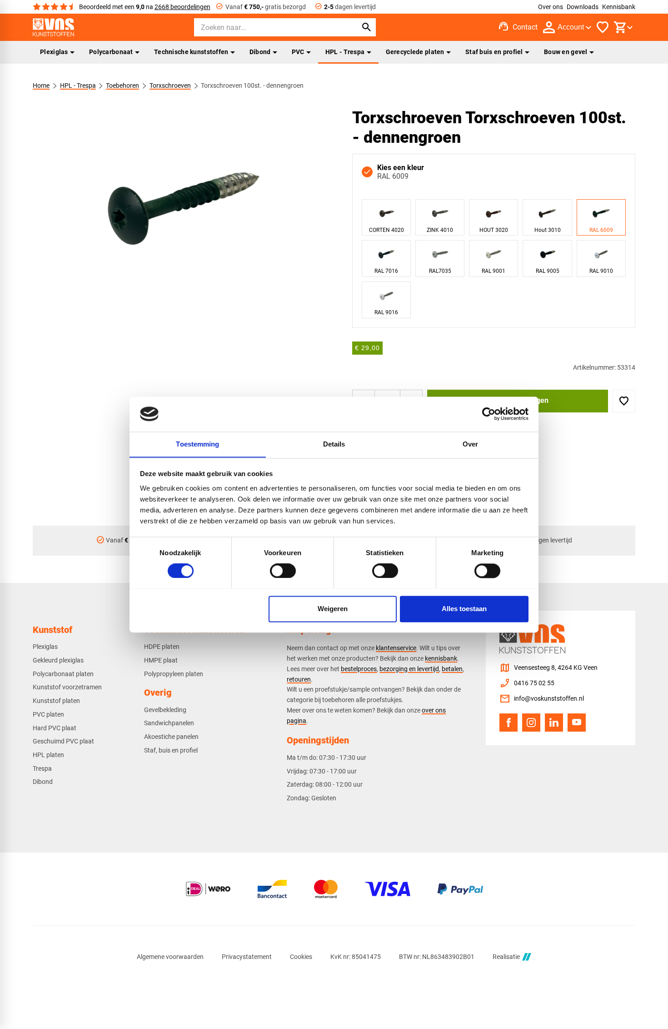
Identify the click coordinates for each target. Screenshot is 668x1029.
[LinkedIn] (554, 722)
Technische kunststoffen (191, 51)
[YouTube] (577, 722)
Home (41, 85)
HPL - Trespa (344, 51)
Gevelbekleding (165, 709)
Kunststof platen (56, 700)
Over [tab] (470, 444)
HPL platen (48, 754)
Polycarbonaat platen (63, 674)
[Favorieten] (602, 27)
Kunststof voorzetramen (67, 687)
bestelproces (359, 669)
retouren (299, 679)
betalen (452, 669)
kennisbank (441, 658)
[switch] (283, 570)
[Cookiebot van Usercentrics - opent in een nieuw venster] (488, 414)
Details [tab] (334, 444)
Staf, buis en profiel (171, 750)
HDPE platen (161, 646)
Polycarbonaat (111, 51)
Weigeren (333, 608)
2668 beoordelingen (182, 6)
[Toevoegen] (624, 401)
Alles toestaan (464, 608)
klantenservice (396, 648)
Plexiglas (54, 51)
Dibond (260, 51)
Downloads (582, 6)
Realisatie (506, 956)
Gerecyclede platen (415, 51)
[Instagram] (531, 722)
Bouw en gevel (566, 51)
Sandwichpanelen (169, 723)
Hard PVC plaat (54, 728)
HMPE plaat (161, 660)
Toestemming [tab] (197, 444)
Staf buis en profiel (494, 51)
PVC (298, 51)
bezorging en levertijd (409, 669)
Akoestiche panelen (171, 736)
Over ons (550, 6)
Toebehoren (122, 85)
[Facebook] (508, 722)
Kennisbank (618, 6)
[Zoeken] (367, 27)
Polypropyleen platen (173, 674)
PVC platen (48, 714)
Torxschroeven (170, 85)
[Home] (53, 27)
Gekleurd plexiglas (58, 660)
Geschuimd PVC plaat (63, 741)
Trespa (42, 768)
